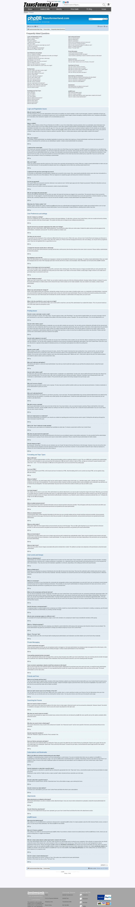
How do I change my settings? (34, 54)
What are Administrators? (74, 38)
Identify (59, 9)
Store (30, 9)
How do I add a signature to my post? (35, 73)
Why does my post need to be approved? (36, 85)
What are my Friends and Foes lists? (76, 60)
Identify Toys (65, 898)
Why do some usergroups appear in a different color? (80, 45)
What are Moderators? (73, 39)
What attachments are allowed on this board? (78, 86)
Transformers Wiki (66, 901)
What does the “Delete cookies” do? (35, 49)
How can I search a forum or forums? (76, 66)
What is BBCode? (31, 92)
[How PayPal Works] (104, 897)
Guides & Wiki (45, 9)
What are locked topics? (32, 102)
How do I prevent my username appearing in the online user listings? (42, 55)
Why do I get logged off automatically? (35, 47)
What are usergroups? (73, 40)
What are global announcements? (34, 97)
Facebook (85, 898)
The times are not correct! (33, 57)
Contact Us (85, 895)
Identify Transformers (67, 895)
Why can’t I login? (31, 43)
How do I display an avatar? (33, 62)
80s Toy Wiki (65, 905)
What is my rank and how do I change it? (36, 64)
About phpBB (53, 823)
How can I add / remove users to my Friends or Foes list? (81, 61)
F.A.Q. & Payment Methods (51, 898)
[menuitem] (36, 26)
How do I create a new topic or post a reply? (37, 70)
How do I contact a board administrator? (77, 96)
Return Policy (48, 905)
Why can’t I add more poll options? (35, 76)
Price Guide (75, 9)
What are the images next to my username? (37, 61)
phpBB (98, 260)
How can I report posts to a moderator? (36, 83)
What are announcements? (33, 99)
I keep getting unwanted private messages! (77, 54)
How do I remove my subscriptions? (76, 81)
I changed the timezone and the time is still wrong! (38, 58)
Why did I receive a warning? (33, 81)
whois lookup (49, 843)
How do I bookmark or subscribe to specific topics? (79, 78)
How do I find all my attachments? (75, 87)
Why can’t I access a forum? (33, 78)
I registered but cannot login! (33, 42)
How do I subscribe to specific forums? (77, 80)
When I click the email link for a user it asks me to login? (39, 65)
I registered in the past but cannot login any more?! (38, 45)
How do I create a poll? (32, 74)
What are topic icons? (32, 103)
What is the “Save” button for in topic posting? (37, 84)
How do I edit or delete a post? (34, 71)
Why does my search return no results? (77, 68)
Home (26, 12)
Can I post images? (31, 96)
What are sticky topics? (32, 100)
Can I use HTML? (31, 93)
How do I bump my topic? (33, 87)
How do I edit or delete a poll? (33, 77)
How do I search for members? (75, 70)
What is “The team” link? (73, 47)
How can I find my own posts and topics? (77, 72)
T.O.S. (46, 895)
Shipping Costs (49, 901)
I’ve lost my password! (32, 46)
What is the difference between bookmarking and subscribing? (82, 77)
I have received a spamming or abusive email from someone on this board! (84, 55)
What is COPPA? (31, 39)
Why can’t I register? (32, 40)
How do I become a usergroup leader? (76, 43)
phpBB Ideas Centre (94, 831)
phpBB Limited (69, 822)
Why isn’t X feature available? (74, 93)
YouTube (85, 902)
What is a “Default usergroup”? (75, 46)
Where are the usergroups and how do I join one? (79, 42)
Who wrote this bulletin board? (75, 92)
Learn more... (58, 1)
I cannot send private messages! (75, 52)
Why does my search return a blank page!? (78, 69)
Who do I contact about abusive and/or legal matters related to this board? (84, 95)
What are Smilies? (31, 95)
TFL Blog (89, 9)
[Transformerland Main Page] (35, 18)
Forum (104, 9)
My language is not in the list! (33, 59)
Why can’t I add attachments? (34, 80)
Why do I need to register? (33, 38)
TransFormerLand (36, 893)
